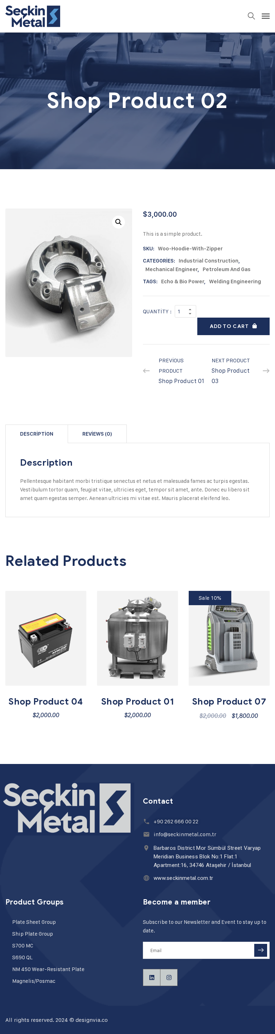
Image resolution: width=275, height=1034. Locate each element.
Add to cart (229, 326)
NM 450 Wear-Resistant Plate (48, 969)
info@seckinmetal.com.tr (185, 834)
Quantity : (157, 311)
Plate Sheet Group (34, 921)
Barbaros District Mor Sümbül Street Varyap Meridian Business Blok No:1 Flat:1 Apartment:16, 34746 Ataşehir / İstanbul (207, 856)
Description (36, 434)
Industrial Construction (208, 261)
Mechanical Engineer (171, 269)
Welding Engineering (235, 281)
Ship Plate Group (32, 933)
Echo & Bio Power (182, 281)
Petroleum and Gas (227, 269)
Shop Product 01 (137, 701)
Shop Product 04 (46, 701)
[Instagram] (169, 977)
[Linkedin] (151, 977)
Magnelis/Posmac (34, 980)
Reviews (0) (97, 434)
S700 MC (22, 945)
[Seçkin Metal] (32, 16)
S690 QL (22, 957)
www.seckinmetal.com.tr (183, 878)
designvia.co (92, 1019)
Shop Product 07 (229, 701)
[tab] (36, 434)
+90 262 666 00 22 (176, 821)
